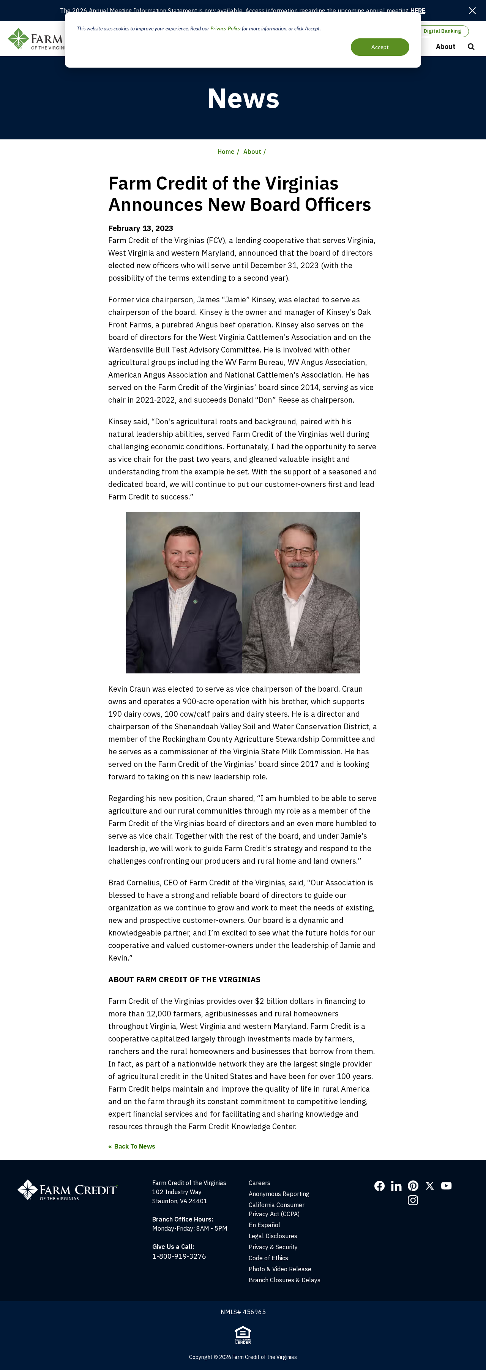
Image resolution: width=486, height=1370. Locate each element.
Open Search (471, 47)
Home (226, 151)
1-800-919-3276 (179, 1256)
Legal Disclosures (273, 1236)
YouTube (446, 1185)
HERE (417, 10)
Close (472, 10)
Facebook (379, 1185)
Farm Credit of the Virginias (62, 38)
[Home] (71, 1183)
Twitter (429, 1185)
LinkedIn (396, 1185)
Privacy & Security (273, 1247)
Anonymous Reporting (279, 1194)
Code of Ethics (268, 1258)
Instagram (413, 1200)
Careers (259, 1183)
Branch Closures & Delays (284, 1280)
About (446, 46)
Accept (380, 47)
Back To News (134, 1146)
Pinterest (413, 1185)
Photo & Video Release (280, 1269)
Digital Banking (442, 31)
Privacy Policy (225, 28)
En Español (264, 1225)
